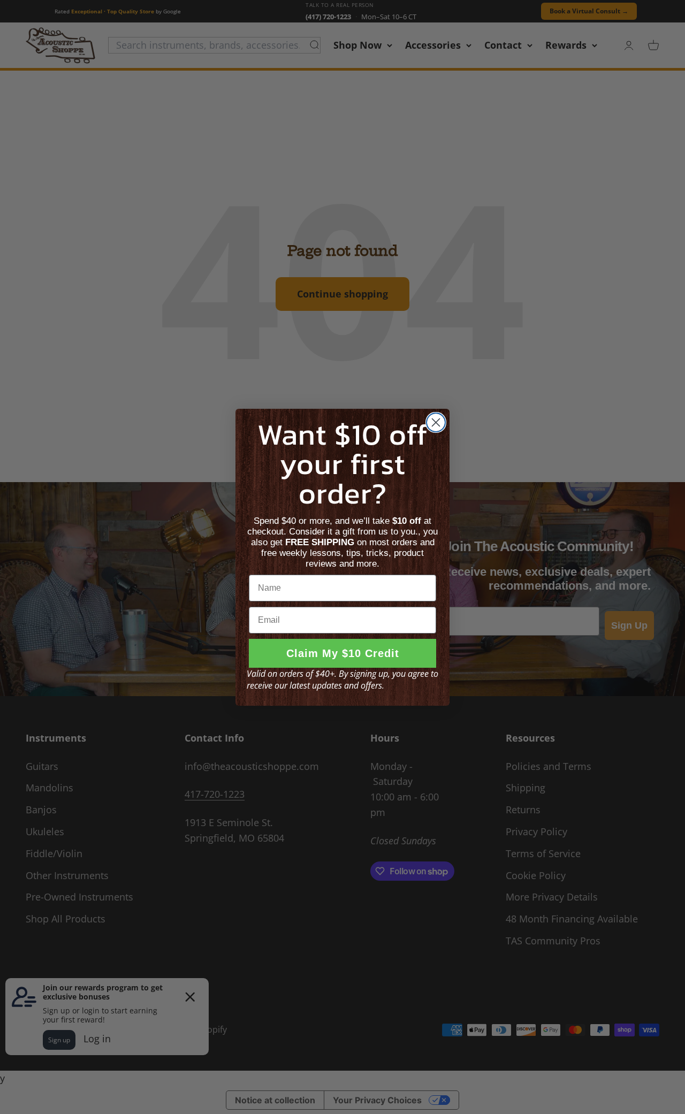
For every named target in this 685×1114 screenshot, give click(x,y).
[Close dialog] (436, 422)
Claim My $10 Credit (342, 653)
